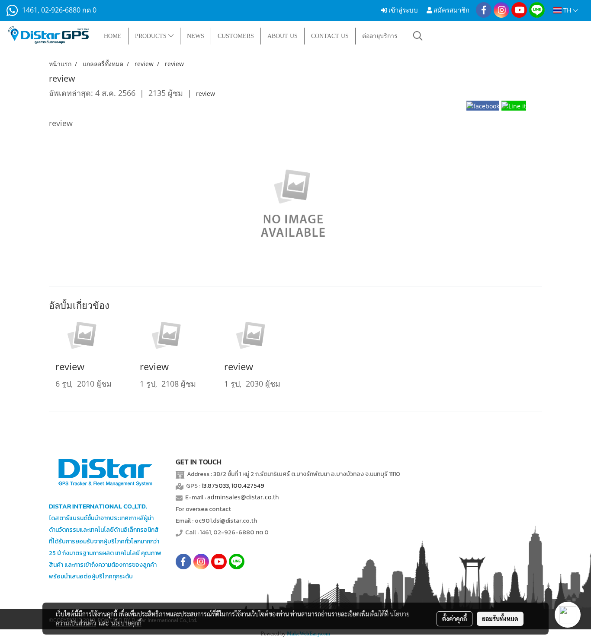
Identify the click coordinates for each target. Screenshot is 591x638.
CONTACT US (330, 36)
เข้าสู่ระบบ (402, 10)
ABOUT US (282, 36)
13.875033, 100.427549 (233, 485)
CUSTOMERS (236, 36)
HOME (113, 36)
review (205, 93)
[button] (417, 36)
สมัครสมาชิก (450, 10)
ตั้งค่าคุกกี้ (454, 618)
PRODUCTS (151, 36)
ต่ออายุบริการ (380, 36)
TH (567, 10)
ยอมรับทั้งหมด (500, 618)
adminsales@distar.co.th (243, 497)
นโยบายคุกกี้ (126, 623)
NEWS (195, 36)
